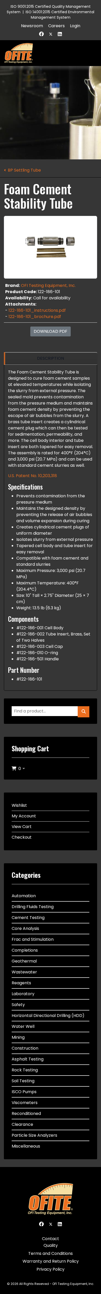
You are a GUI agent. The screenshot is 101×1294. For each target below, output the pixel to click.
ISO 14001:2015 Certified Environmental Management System (60, 14)
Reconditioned (26, 1113)
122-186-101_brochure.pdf (35, 317)
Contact (50, 1239)
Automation (24, 896)
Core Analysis (25, 928)
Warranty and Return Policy (51, 1261)
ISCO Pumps (24, 1092)
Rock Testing (25, 1070)
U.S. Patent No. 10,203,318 (32, 476)
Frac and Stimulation (33, 939)
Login (75, 26)
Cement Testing (28, 918)
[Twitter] (51, 34)
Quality (51, 1245)
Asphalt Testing (28, 1059)
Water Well (23, 1026)
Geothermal (24, 961)
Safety (18, 1005)
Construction (25, 1048)
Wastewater (24, 972)
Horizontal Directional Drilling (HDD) (48, 1016)
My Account (24, 816)
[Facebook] (41, 34)
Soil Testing (23, 1081)
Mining (18, 1037)
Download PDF (50, 331)
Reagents (21, 983)
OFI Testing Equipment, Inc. (48, 285)
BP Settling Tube (24, 170)
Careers (56, 26)
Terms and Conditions (50, 1253)
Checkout (22, 837)
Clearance (22, 1124)
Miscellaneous (26, 1146)
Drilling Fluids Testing (33, 907)
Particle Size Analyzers (34, 1135)
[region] (50, 358)
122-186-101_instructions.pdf (37, 310)
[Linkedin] (60, 34)
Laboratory (23, 994)
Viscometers (25, 1103)
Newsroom (32, 26)
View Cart (22, 827)
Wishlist (19, 805)
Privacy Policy (50, 1269)
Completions (25, 950)
